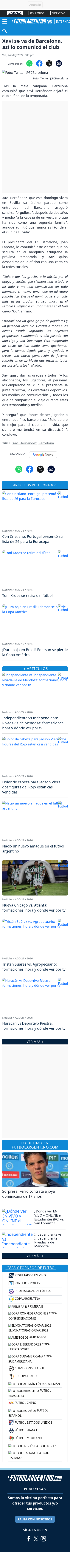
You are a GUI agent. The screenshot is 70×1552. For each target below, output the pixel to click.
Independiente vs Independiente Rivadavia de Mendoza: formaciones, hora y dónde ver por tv (48, 1244)
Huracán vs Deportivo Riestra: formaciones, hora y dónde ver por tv (34, 1026)
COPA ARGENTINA (27, 1299)
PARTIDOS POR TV (27, 1283)
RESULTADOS (36, 13)
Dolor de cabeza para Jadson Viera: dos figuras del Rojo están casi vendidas (31, 787)
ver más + (35, 1256)
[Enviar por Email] (59, 63)
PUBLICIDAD (58, 13)
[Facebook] (29, 1537)
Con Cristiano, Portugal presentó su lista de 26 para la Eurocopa (32, 539)
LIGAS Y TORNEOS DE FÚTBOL (31, 1267)
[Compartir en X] (49, 63)
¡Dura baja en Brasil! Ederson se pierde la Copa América (35, 652)
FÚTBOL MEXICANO (28, 1438)
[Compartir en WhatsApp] (29, 63)
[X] (36, 1537)
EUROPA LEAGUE (26, 1376)
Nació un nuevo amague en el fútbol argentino (33, 849)
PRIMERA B (35, 1306)
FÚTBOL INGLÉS (45, 1446)
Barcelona (46, 443)
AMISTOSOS (37, 1337)
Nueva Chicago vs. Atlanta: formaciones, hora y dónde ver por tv (34, 908)
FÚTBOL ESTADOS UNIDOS (33, 1422)
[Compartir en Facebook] (39, 63)
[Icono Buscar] (4, 30)
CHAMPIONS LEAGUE (29, 1368)
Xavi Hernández (24, 443)
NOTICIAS (14, 13)
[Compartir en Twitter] (40, 469)
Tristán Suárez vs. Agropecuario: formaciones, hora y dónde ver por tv (34, 967)
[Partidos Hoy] (43, 1537)
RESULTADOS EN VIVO (30, 1275)
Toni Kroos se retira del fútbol (27, 595)
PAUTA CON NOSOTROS (35, 1519)
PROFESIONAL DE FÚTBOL (32, 1291)
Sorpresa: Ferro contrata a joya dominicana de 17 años (28, 1194)
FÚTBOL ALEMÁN (47, 1384)
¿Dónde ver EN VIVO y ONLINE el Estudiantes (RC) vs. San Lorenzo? (49, 1217)
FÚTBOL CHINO (25, 1403)
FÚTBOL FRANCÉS (26, 1430)
